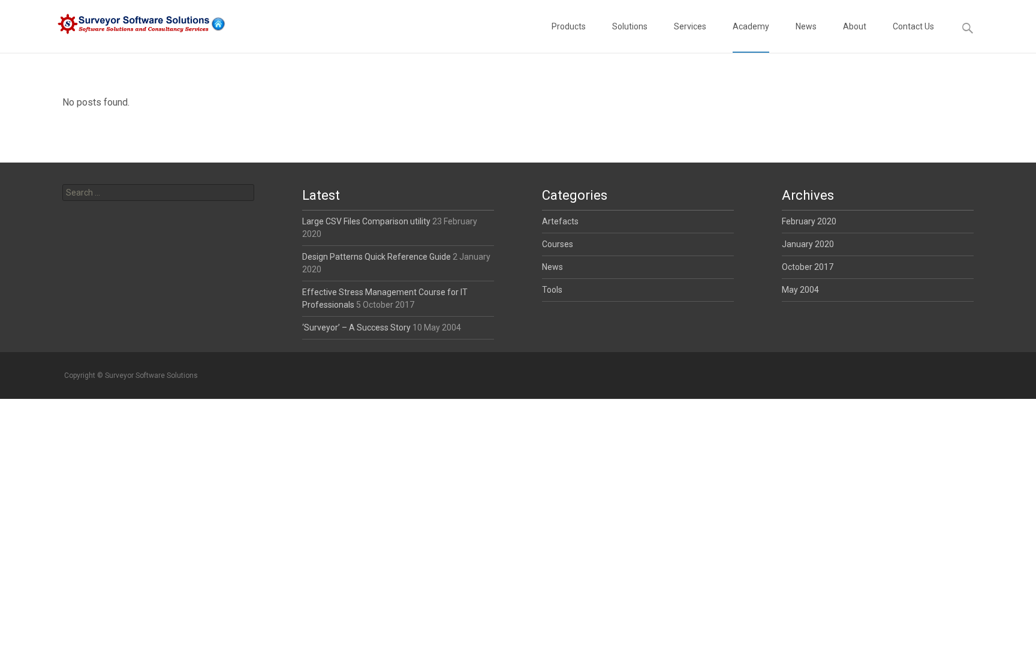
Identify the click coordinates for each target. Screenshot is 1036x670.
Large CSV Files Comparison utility (366, 221)
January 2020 (808, 244)
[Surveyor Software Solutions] (131, 24)
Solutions (630, 26)
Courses (557, 244)
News (806, 26)
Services (690, 26)
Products (569, 26)
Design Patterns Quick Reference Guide (376, 257)
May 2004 (800, 290)
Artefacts (560, 221)
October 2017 (807, 267)
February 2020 (809, 221)
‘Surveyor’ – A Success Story (356, 327)
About (854, 26)
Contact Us (913, 26)
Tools (552, 290)
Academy (751, 26)
